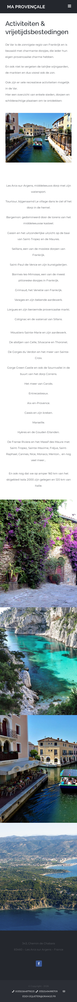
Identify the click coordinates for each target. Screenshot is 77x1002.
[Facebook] (39, 964)
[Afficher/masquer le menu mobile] (70, 6)
